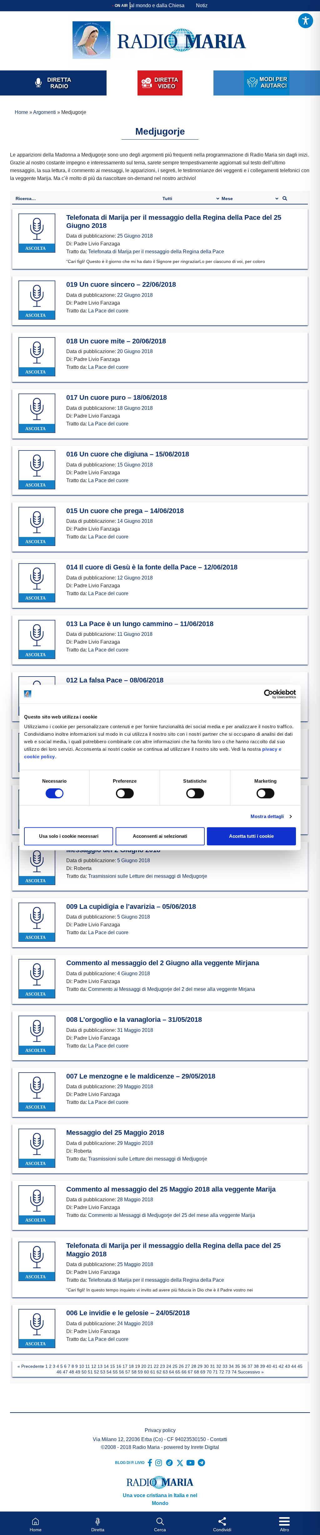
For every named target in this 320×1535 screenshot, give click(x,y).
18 (131, 1366)
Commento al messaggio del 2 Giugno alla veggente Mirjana (162, 963)
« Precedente (31, 1366)
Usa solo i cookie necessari (68, 836)
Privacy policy (160, 1430)
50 (84, 1371)
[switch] (125, 793)
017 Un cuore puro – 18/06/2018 (116, 397)
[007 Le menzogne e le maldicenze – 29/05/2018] (36, 1092)
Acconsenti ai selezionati (160, 836)
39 (262, 1366)
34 (231, 1366)
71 (215, 1371)
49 (77, 1371)
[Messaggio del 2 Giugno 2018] (36, 865)
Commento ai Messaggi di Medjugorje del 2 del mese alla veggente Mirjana (171, 989)
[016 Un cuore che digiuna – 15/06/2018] (36, 469)
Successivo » (251, 1371)
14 (106, 1366)
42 (281, 1366)
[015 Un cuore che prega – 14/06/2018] (36, 526)
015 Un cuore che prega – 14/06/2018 (125, 511)
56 (121, 1371)
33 (225, 1366)
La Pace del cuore (108, 310)
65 (177, 1371)
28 (193, 1366)
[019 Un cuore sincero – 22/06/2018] (36, 300)
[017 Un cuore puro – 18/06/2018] (36, 413)
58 (134, 1371)
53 (102, 1371)
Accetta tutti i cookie (251, 836)
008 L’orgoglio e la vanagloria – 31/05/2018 (134, 1019)
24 (168, 1366)
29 (200, 1366)
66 (184, 1371)
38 (256, 1366)
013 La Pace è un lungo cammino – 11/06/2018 (139, 624)
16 (118, 1366)
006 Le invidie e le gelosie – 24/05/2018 (128, 1313)
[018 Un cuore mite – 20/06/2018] (36, 356)
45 (300, 1366)
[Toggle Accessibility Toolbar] (306, 21)
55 (115, 1371)
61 (152, 1371)
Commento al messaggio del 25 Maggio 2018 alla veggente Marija (171, 1189)
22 (156, 1366)
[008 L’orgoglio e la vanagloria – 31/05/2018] (36, 1035)
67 (190, 1371)
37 (250, 1366)
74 (234, 1371)
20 (143, 1366)
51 (90, 1371)
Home (21, 112)
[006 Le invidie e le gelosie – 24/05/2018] (36, 1328)
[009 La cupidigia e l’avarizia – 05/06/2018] (36, 922)
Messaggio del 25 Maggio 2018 (115, 1132)
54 (109, 1371)
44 (293, 1366)
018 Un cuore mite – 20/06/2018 (116, 341)
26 (181, 1366)
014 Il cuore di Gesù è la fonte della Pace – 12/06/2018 (152, 567)
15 (112, 1366)
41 (275, 1366)
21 (150, 1366)
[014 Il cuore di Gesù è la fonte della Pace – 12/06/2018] (36, 582)
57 (127, 1371)
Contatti (218, 1439)
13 (100, 1366)
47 (65, 1371)
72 (221, 1371)
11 (87, 1366)
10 (81, 1366)
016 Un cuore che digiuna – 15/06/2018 (127, 454)
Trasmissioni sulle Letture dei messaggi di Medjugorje (147, 876)
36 (243, 1366)
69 (202, 1371)
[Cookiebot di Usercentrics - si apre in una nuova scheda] (268, 694)
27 (187, 1366)
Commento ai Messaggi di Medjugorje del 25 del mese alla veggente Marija (171, 1215)
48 (71, 1371)
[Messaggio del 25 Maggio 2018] (36, 1148)
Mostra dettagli (267, 816)
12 (93, 1366)
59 (140, 1371)
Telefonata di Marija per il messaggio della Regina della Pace (156, 251)
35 (237, 1366)
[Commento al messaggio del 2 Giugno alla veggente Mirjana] (36, 978)
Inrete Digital (205, 1447)
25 (175, 1366)
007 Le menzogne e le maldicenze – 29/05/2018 (140, 1076)
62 (159, 1371)
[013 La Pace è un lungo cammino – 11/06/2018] (36, 639)
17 (125, 1366)
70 (209, 1371)
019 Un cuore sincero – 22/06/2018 (121, 284)
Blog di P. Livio (129, 1462)
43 (287, 1366)
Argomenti (44, 112)
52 (96, 1371)
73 (227, 1371)
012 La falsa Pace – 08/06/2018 (114, 680)
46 (59, 1371)
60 (146, 1371)
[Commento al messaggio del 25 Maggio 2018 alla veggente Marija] (36, 1205)
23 (162, 1366)
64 (171, 1371)
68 (196, 1371)
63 (165, 1371)
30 (206, 1366)
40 (268, 1366)
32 (218, 1366)
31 (212, 1366)
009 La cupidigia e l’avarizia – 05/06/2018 (131, 906)
